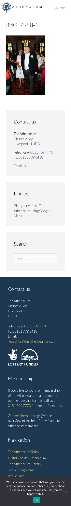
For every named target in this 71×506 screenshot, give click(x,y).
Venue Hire (16, 476)
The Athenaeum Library (24, 464)
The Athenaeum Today (23, 452)
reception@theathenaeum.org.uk (31, 341)
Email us (20, 166)
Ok (36, 500)
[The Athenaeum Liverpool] (22, 7)
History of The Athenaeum (27, 458)
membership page (27, 416)
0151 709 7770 (41, 152)
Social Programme (21, 470)
